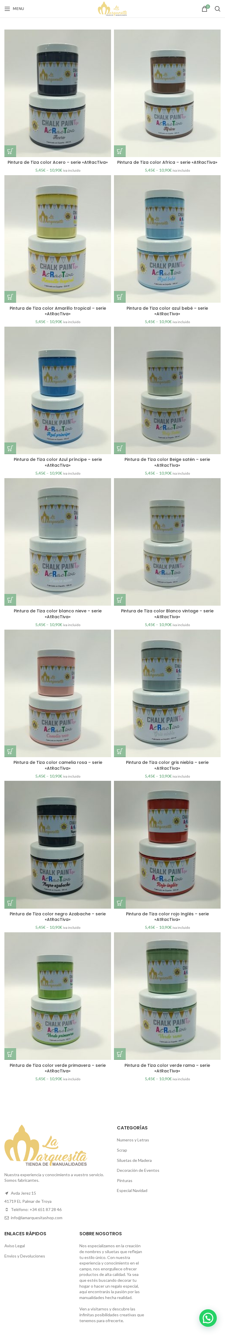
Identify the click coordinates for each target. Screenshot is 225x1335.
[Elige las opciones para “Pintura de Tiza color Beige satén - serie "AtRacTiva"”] (120, 448)
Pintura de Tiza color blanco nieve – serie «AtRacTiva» (58, 614)
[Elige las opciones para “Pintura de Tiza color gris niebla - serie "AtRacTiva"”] (120, 751)
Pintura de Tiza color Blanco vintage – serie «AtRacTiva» (167, 614)
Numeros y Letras (133, 1139)
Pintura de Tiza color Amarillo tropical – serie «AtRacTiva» (58, 311)
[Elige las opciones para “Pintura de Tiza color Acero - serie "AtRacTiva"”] (10, 151)
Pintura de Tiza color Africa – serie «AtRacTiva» (167, 162)
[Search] (218, 9)
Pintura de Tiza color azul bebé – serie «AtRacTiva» (167, 311)
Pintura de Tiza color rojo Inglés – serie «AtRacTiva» (167, 917)
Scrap (122, 1150)
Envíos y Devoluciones (24, 1255)
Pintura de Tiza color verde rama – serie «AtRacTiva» (167, 1068)
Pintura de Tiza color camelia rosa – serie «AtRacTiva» (57, 765)
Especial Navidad (132, 1190)
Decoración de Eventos (138, 1170)
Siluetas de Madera (134, 1160)
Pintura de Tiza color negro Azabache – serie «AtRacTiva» (58, 917)
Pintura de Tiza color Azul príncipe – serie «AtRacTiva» (58, 462)
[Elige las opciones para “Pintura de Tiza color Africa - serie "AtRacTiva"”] (120, 151)
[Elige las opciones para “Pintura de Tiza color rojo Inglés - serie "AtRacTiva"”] (120, 903)
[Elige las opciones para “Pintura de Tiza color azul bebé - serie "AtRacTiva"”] (120, 297)
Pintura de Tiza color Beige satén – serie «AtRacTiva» (167, 462)
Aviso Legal (14, 1245)
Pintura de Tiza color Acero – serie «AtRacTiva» (58, 162)
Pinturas (124, 1180)
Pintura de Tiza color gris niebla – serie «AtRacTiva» (167, 765)
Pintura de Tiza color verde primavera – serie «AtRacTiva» (58, 1068)
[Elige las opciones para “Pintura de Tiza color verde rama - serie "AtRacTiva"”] (120, 1054)
